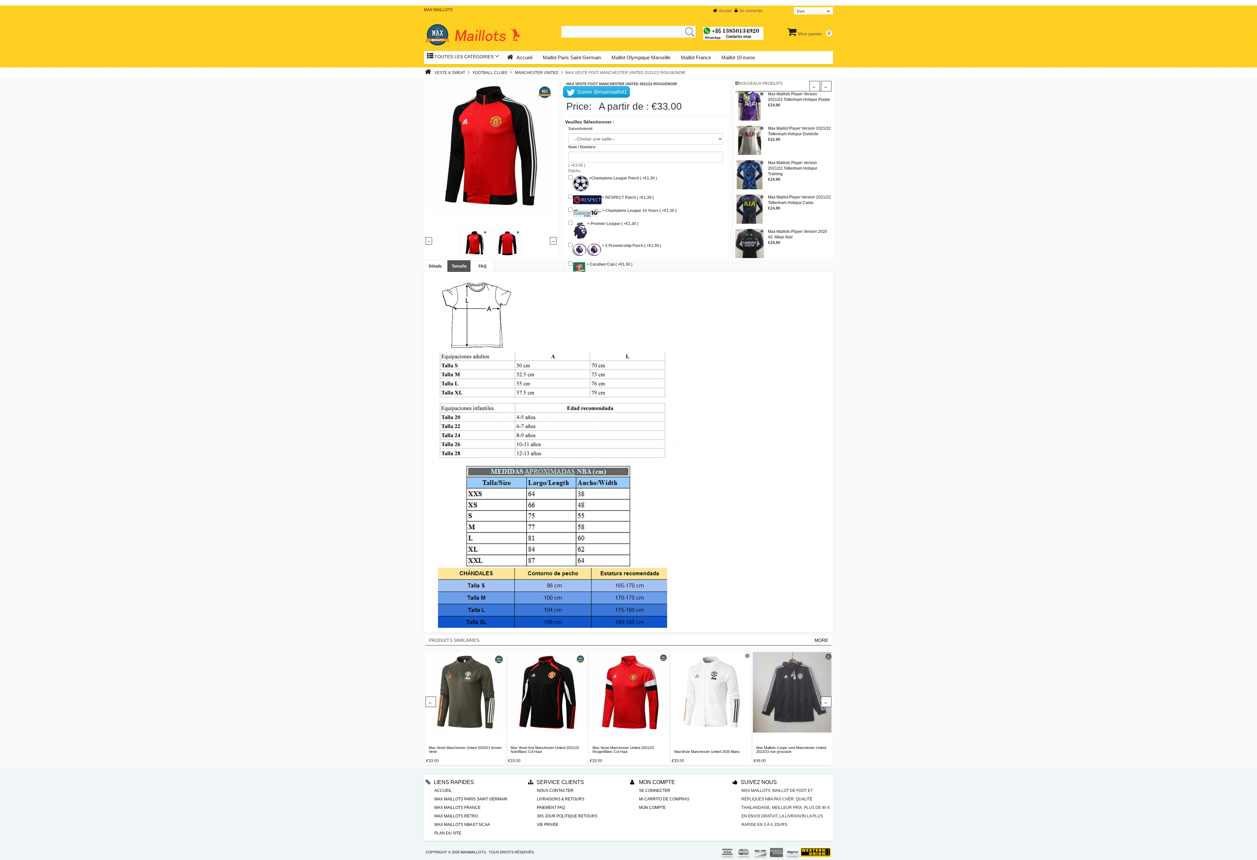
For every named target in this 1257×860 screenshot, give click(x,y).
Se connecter (751, 11)
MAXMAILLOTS (473, 852)
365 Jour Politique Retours (567, 816)
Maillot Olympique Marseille (640, 57)
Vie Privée (547, 824)
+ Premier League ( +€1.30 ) (612, 223)
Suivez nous (759, 782)
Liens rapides (454, 782)
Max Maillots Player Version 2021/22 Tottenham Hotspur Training (792, 168)
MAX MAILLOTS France (457, 807)
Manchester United (536, 72)
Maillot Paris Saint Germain (572, 57)
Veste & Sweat (449, 72)
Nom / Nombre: (582, 147)
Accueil (725, 11)
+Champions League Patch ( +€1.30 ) (623, 178)
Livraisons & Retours (560, 799)
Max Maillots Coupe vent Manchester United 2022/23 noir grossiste (791, 750)
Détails (435, 266)
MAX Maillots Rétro (456, 816)
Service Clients (560, 782)
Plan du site (447, 833)
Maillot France (696, 57)
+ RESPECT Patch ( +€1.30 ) (628, 197)
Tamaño (459, 266)
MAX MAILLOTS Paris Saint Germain (470, 799)
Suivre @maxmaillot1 (601, 92)
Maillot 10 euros (738, 57)
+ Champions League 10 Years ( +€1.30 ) (639, 210)
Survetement (580, 128)
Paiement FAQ (551, 807)
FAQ (482, 266)
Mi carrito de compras (664, 799)
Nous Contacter (555, 790)
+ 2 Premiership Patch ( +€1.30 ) (631, 245)
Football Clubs (490, 72)
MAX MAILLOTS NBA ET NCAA (462, 824)
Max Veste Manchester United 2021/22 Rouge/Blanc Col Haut (623, 750)
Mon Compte (656, 782)
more (821, 640)
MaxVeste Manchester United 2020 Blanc (707, 752)
